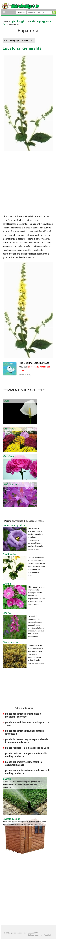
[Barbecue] (25, 795)
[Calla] (20, 411)
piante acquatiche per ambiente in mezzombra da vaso (23, 715)
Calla (6, 400)
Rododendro (10, 484)
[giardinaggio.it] (20, 5)
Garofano (8, 456)
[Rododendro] (20, 494)
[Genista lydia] (15, 656)
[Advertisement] (28, 183)
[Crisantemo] (20, 438)
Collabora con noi (35, 935)
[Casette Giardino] (25, 835)
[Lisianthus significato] (15, 539)
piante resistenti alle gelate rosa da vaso (27, 747)
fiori (31, 21)
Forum (22, 12)
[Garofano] (20, 466)
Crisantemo (9, 428)
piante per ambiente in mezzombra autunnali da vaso (23, 763)
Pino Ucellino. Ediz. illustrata (34, 362)
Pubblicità (48, 935)
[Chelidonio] (15, 568)
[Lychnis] (15, 597)
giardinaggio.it (19, 21)
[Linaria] (15, 627)
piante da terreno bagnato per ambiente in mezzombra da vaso (26, 741)
